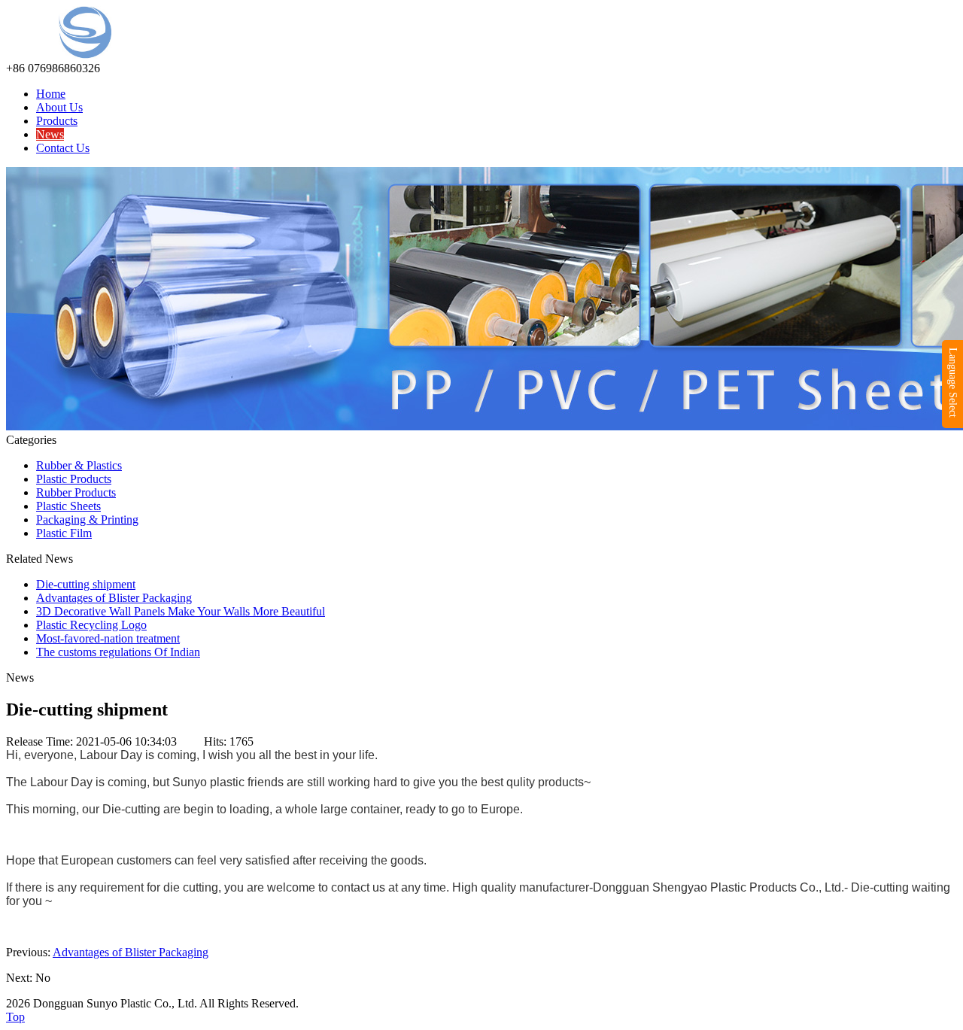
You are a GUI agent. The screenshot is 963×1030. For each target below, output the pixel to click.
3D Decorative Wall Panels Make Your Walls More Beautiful (180, 611)
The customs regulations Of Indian (118, 652)
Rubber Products (76, 492)
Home (50, 93)
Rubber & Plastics (79, 465)
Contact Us (63, 147)
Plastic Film (64, 533)
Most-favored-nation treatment (108, 638)
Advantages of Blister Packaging (114, 597)
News (50, 134)
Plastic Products (73, 478)
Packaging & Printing (87, 519)
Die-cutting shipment (85, 584)
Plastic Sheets (68, 506)
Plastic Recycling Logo (91, 624)
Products (56, 120)
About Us (59, 107)
